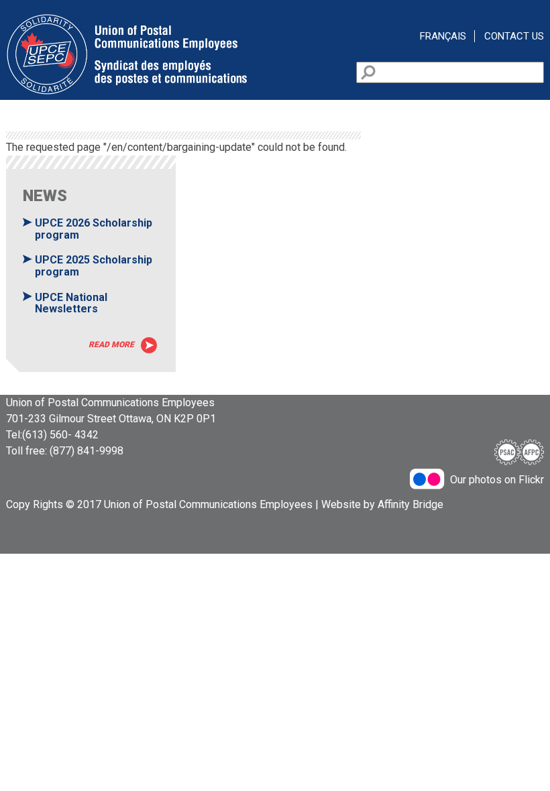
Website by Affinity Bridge (382, 504)
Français (443, 36)
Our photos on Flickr (497, 479)
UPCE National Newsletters (71, 303)
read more (111, 344)
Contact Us (514, 36)
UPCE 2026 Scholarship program (93, 229)
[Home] (127, 91)
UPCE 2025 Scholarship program (93, 265)
